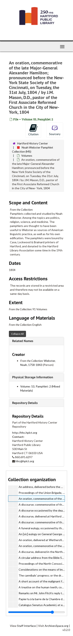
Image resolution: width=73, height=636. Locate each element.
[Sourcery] (54, 129)
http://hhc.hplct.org (24, 432)
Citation (33, 134)
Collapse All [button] (17, 333)
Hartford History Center (32, 143)
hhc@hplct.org (25, 461)
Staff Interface (26, 625)
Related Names (22, 341)
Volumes (26, 155)
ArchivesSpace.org (56, 625)
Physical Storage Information (32, 377)
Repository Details (25, 403)
